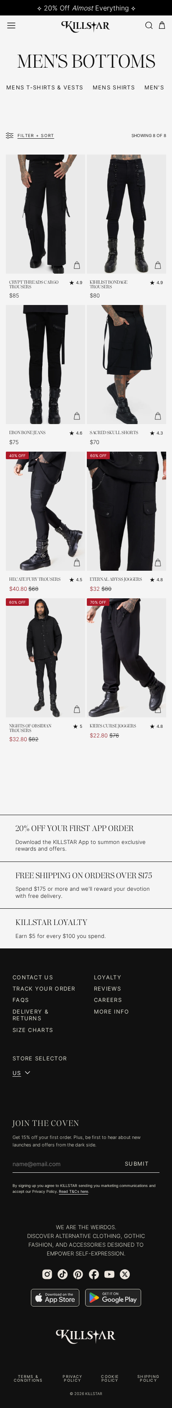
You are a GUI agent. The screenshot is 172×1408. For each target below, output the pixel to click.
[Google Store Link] (113, 1297)
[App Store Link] (55, 1297)
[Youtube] (109, 1274)
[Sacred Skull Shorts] (126, 364)
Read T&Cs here (73, 1191)
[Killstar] (86, 1337)
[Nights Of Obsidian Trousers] (45, 657)
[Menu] (11, 25)
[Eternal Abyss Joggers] (126, 511)
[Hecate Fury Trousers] (45, 511)
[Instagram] (47, 1274)
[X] (125, 1274)
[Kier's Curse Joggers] (126, 657)
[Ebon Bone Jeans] (45, 364)
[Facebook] (94, 1274)
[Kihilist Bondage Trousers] (126, 214)
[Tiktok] (63, 1274)
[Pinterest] (78, 1274)
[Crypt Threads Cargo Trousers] (45, 214)
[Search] (148, 25)
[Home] (85, 25)
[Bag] (162, 25)
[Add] (77, 265)
